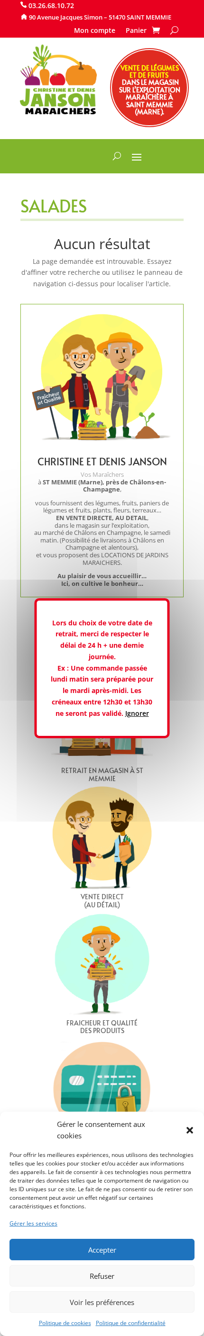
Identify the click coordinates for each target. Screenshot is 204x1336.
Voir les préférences (102, 1302)
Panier (136, 31)
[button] (190, 1130)
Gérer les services (33, 1223)
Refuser (102, 1276)
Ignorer (137, 713)
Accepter (102, 1250)
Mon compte (94, 31)
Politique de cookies (65, 1323)
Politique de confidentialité (131, 1323)
